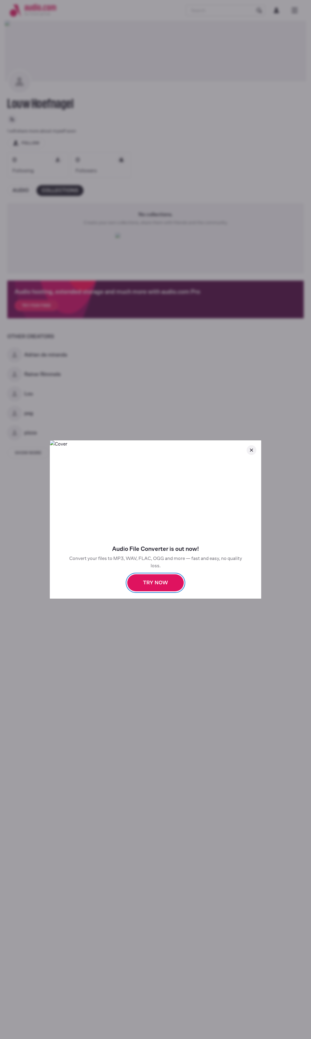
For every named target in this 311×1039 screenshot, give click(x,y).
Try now (155, 583)
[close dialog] (251, 450)
